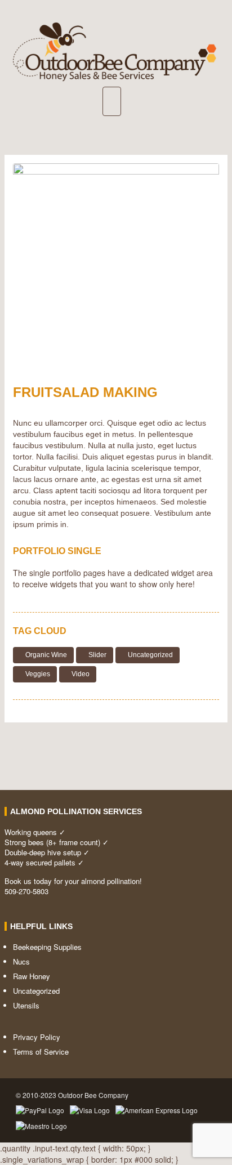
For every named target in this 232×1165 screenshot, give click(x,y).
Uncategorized (150, 655)
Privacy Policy (36, 1037)
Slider (97, 655)
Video (81, 674)
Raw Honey (31, 976)
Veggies (37, 674)
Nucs (21, 961)
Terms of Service (41, 1051)
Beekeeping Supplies (47, 946)
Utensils (26, 1005)
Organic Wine (46, 655)
